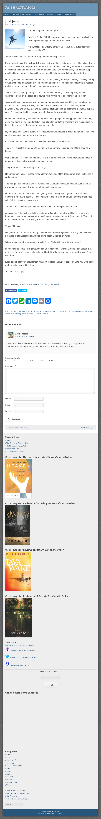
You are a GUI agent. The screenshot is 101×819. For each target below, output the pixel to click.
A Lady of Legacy (87, 428)
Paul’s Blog (39, 14)
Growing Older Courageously (18, 428)
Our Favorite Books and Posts (18, 793)
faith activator (35, 311)
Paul (8, 774)
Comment (10, 366)
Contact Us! (69, 14)
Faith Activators (20, 8)
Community (10, 763)
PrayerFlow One (12, 448)
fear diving (52, 311)
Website (8, 411)
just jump (64, 311)
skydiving (18, 314)
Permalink (45, 314)
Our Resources (12, 796)
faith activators (44, 311)
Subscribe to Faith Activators (17, 799)
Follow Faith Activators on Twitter (23, 657)
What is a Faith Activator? (16, 790)
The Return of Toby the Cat (17, 443)
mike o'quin (85, 311)
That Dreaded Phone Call (16, 446)
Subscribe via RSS (27, 645)
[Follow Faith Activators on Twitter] (7, 657)
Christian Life (17, 311)
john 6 (59, 311)
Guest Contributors (14, 766)
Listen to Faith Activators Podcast (23, 650)
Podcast (15, 14)
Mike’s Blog (27, 14)
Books (8, 757)
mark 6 (70, 311)
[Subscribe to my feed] (12, 645)
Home (6, 14)
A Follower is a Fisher (15, 451)
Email (7, 404)
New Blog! (10, 440)
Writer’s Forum (54, 14)
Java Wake (32, 284)
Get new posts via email (19, 665)
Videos (9, 785)
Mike (23, 311)
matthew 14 (77, 311)
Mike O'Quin (15, 25)
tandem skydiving (27, 314)
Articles (9, 754)
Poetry (9, 779)
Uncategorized (12, 782)
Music (8, 771)
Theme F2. (59, 814)
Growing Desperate (50, 284)
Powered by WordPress (46, 814)
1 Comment (37, 314)
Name (8, 398)
